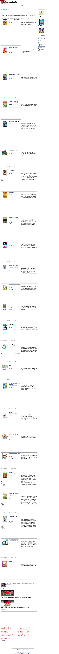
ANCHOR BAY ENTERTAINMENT (14, 101)
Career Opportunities (24, 652)
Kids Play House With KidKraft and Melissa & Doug (24, 629)
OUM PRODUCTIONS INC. (14, 539)
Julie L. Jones (3, 13)
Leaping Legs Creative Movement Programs (14, 516)
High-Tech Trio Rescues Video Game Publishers (23, 631)
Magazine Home (18, 649)
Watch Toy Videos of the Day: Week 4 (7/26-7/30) (23, 632)
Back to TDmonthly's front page (4, 640)
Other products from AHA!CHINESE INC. (13, 473)
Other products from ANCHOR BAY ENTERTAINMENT (14, 102)
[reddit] (8, 9)
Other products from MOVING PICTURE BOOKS (14, 366)
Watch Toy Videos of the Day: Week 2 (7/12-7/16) (23, 634)
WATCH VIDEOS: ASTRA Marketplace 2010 (6, 629)
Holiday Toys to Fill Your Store (4, 631)
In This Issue (2, 637)
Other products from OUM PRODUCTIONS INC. (14, 540)
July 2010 (1, 6)
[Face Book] (5, 9)
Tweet (10, 198)
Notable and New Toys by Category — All (6, 628)
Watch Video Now (5, 309)
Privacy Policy (20, 652)
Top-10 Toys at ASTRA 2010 (4, 632)
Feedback (29, 652)
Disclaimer (17, 652)
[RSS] (3, 9)
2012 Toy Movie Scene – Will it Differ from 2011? (41, 38)
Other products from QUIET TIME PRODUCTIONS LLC (14, 345)
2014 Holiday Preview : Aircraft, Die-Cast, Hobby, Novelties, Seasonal (41, 44)
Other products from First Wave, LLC (12, 562)
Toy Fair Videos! (40, 40)
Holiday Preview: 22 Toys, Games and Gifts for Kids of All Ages (41, 50)
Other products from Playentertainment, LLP (13, 267)
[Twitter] (4, 9)
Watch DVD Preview (23, 419)
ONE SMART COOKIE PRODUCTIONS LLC (14, 434)
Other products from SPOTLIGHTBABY (13, 413)
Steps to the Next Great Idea (21, 630)
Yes (6, 609)
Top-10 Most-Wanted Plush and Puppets (6, 627)
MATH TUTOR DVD (11, 494)
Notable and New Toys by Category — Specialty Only (24, 627)
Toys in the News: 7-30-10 (21, 637)
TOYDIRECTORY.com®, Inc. (28, 653)
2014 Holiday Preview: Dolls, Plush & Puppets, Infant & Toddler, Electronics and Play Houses (41, 47)
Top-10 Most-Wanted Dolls (21, 628)
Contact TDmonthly (23, 649)
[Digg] (6, 9)
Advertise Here (27, 649)
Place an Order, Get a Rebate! (4, 630)
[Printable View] (2, 9)
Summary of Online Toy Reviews (21, 635)
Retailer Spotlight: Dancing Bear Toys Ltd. (6, 635)
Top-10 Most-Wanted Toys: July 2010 (5, 638)
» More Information (43, 26)
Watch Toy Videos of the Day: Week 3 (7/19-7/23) (7, 634)
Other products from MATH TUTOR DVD (13, 495)
